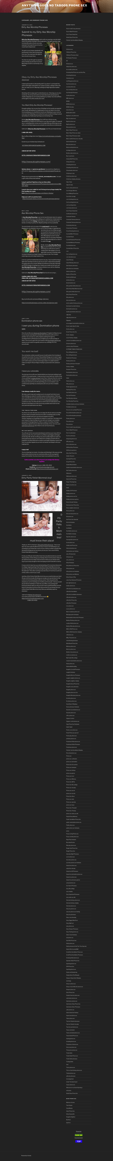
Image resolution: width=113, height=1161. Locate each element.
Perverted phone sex (71, 753)
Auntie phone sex (70, 95)
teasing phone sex (70, 1038)
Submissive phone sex (71, 1001)
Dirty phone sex (70, 297)
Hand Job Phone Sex (71, 479)
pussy (25, 263)
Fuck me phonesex (71, 433)
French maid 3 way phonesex (73, 28)
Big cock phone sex (71, 118)
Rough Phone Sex (70, 851)
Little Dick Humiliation (71, 591)
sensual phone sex (70, 882)
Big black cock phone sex (72, 115)
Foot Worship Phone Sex (72, 401)
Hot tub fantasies (70, 522)
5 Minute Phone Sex (71, 52)
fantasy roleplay (70, 366)
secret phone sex (70, 856)
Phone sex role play (71, 787)
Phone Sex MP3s (70, 781)
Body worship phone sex (72, 147)
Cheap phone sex (70, 161)
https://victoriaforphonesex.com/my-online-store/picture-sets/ (39, 303)
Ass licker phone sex (71, 84)
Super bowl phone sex (71, 1015)
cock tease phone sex (71, 208)
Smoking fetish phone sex (72, 957)
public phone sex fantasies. (72, 828)
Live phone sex (70, 606)
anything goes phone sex (72, 81)
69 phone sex (69, 63)
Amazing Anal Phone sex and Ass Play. (75, 72)
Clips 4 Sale (69, 182)
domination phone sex (51, 399)
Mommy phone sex (71, 649)
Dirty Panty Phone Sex (71, 294)
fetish (67, 378)
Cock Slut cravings (70, 196)
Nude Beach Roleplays (71, 704)
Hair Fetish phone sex (71, 470)
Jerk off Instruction (70, 554)
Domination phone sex (32, 321)
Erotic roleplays (70, 334)
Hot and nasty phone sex (72, 513)
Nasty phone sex (70, 663)
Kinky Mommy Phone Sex (72, 565)
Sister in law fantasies (71, 934)
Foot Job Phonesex (71, 395)
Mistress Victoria (70, 1102)
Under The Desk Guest (71, 1081)
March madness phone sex (73, 611)
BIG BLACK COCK (70, 112)
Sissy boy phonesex (71, 914)
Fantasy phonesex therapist (73, 363)
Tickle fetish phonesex (71, 1058)
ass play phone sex (70, 86)
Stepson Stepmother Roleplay (73, 978)
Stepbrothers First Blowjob (72, 975)
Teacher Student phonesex (73, 1021)
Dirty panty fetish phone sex (45, 545)
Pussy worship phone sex (72, 836)
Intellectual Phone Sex (71, 545)
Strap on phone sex (71, 983)
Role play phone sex (71, 845)
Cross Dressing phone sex (72, 231)
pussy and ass (36, 378)
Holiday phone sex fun (71, 496)
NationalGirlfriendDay (71, 666)
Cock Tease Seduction (71, 34)
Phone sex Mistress (71, 779)
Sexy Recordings (70, 888)
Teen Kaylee (69, 1105)
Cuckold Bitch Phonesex (72, 233)
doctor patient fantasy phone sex (74, 303)
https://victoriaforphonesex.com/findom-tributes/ (39, 193)
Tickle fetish (69, 1053)
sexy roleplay (69, 891)
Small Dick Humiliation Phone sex (74, 952)
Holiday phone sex (70, 493)
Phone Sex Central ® (79, 1137)
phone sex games (70, 773)
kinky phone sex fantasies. (72, 571)
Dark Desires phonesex (72, 265)
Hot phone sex (69, 516)
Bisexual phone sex (71, 127)
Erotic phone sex (70, 329)
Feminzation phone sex (72, 375)
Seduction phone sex (71, 865)
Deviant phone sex (70, 282)
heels (67, 487)
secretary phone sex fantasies (73, 862)
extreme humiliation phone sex (73, 340)
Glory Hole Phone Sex (71, 453)
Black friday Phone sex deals (73, 133)
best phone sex (70, 109)
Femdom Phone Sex (71, 369)
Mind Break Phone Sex (72, 643)
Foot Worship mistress (71, 398)
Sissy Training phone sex (72, 931)
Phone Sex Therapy (71, 810)
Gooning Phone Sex (71, 458)
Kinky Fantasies (70, 562)
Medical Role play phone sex (73, 626)
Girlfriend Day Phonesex (72, 447)
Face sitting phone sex (71, 352)
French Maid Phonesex (72, 31)
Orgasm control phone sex (72, 721)
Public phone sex (70, 825)
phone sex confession (71, 758)
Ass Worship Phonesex (72, 92)
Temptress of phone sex (72, 1044)
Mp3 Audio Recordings (71, 657)
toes (67, 1064)
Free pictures (69, 424)
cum (67, 251)
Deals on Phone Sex (71, 274)
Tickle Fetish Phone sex (72, 1055)
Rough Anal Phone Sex (71, 848)
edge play (68, 314)
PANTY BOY (69, 727)
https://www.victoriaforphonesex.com (47, 469)
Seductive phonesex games (73, 880)
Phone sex (68, 756)
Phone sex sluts (70, 799)
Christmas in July (70, 173)
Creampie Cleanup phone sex (73, 222)
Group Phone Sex (70, 461)
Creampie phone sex (71, 225)
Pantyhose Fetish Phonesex (73, 744)
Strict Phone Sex (70, 992)
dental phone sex (70, 280)
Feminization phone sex (72, 372)
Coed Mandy (69, 1108)
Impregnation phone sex (72, 539)
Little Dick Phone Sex (71, 600)
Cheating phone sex (71, 164)
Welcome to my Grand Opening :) (74, 1087)
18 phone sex (69, 49)
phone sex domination (71, 761)
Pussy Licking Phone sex (72, 833)
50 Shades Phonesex (71, 58)
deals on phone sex (71, 271)
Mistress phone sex (71, 646)
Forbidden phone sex (71, 407)
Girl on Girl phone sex (71, 444)
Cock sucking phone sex (72, 202)
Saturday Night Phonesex (72, 854)
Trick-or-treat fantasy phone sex (74, 1070)
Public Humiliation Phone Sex (73, 819)
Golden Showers (70, 456)
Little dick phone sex (71, 597)
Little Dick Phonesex (71, 603)
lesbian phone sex (70, 585)
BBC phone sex (70, 98)
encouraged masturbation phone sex (75, 323)
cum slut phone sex (71, 257)
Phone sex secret (70, 790)
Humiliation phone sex (71, 531)
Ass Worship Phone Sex (33, 213)
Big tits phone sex (70, 124)
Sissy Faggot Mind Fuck (72, 920)
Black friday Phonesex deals (73, 135)
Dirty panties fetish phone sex (73, 285)
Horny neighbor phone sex (72, 507)
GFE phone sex (70, 441)
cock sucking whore (71, 205)
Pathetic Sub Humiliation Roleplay (74, 40)
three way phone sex (71, 1047)
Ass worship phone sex (71, 89)
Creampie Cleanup (70, 216)
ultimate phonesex (70, 1076)
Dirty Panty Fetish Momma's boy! (74, 288)
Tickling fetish (69, 1061)
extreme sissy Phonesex (72, 346)
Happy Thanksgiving (71, 481)
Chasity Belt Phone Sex (72, 159)
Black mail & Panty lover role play (74, 138)
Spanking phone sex (71, 963)
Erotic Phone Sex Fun (71, 332)
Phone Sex (78, 1131)
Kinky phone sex (70, 568)
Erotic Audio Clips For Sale (72, 326)
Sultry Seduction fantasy (72, 1012)
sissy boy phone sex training (73, 911)
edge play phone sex (71, 317)
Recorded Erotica (70, 842)
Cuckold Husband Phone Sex (73, 239)
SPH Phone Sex (70, 966)
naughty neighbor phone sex (73, 678)
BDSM (67, 101)
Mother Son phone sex (34, 595)
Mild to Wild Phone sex (71, 629)
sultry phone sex (70, 1009)
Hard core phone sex (71, 484)
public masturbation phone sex (73, 822)
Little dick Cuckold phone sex (73, 588)
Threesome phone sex (71, 1050)
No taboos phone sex (71, 701)
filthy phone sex (70, 383)
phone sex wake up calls (72, 813)
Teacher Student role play (72, 1024)
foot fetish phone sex (71, 392)
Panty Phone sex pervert (72, 732)
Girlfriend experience (71, 450)
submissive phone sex (28, 425)
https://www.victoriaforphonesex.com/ (33, 598)
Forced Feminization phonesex (73, 415)
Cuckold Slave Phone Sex (72, 248)
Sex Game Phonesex (71, 885)
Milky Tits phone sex (71, 637)
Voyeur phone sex (70, 1084)
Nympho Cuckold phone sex (73, 709)
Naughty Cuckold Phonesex (73, 669)
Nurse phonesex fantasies (72, 707)
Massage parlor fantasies (72, 614)
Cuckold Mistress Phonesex (73, 242)
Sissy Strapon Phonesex (72, 929)
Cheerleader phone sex (72, 170)
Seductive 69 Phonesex (72, 871)
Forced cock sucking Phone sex (74, 409)
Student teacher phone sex (73, 995)
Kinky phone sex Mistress (72, 574)
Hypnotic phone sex (71, 536)
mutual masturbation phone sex (74, 660)
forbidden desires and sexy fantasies (75, 404)
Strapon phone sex (70, 989)
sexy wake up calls (70, 897)
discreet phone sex (71, 300)
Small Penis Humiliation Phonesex (74, 955)
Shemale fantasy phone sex (73, 900)
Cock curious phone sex (72, 187)
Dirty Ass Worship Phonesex (35, 27)
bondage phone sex (71, 150)
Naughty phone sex (71, 689)
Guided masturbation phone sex (74, 467)
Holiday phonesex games (72, 499)
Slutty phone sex (70, 943)
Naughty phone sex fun (72, 692)
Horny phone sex (70, 510)
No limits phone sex (71, 698)
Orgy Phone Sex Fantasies (72, 724)
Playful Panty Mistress (71, 816)
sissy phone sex (70, 926)
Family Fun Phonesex (71, 358)
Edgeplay (68, 320)
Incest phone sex (70, 542)
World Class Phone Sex (72, 37)
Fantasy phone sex (70, 360)
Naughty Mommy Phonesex (73, 675)
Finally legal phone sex (71, 386)
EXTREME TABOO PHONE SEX (74, 349)
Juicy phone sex (70, 559)
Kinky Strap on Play (71, 577)
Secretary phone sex (71, 859)
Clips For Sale (69, 184)
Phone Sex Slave (70, 796)
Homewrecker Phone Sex (72, 505)
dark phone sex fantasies (72, 268)
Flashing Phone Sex (71, 389)
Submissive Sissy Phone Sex (73, 1004)
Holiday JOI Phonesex (71, 490)
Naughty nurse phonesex (72, 686)
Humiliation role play (71, 533)
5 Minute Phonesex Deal (72, 55)
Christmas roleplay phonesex (73, 179)
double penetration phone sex (73, 311)
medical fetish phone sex (72, 623)
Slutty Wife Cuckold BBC (72, 949)
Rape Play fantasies (71, 839)
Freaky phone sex (70, 418)
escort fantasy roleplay (71, 337)
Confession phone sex (71, 213)
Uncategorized (69, 1079)
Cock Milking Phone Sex (72, 193)
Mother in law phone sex (72, 652)
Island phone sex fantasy (72, 551)
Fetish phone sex (70, 381)
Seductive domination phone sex (74, 874)
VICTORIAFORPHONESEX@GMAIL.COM (33, 145)
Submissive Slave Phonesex (73, 1006)
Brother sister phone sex (72, 153)
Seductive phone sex (71, 877)
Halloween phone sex (71, 476)
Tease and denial (70, 1030)
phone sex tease (70, 805)
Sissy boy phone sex (71, 908)
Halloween (68, 473)
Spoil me (68, 1122)
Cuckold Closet (70, 236)
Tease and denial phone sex (73, 1032)
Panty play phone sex (71, 735)
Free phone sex (70, 421)
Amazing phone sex (71, 75)
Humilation (69, 525)
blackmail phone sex (71, 141)
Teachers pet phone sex (72, 1027)
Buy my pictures (70, 156)
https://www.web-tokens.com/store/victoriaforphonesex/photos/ (40, 198)
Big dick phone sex (70, 121)
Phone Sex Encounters (72, 764)
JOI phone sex (69, 557)
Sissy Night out (70, 923)
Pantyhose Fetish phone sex (73, 741)
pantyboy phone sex (71, 738)
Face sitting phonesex (71, 355)
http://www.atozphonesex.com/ (36, 161)
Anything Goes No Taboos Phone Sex (54, 5)
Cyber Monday (69, 259)
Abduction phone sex (71, 66)
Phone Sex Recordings (71, 784)
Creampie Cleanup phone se (73, 219)
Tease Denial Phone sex (72, 1035)
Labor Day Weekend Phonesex (73, 580)
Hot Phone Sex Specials (72, 519)
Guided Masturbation (71, 464)
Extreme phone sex (71, 343)
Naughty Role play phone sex (73, 695)
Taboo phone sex (70, 1018)
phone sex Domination (40, 333)
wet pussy (68, 1090)
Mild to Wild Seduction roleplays (74, 632)
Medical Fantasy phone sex (73, 620)
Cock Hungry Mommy (71, 190)
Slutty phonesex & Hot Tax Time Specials (76, 946)
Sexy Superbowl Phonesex (72, 894)
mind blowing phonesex (72, 640)
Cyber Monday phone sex (72, 262)
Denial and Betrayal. (71, 277)
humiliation (69, 528)
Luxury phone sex (70, 608)
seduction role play (70, 868)
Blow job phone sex (71, 144)
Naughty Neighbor (70, 1116)
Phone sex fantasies (71, 767)
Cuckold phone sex (71, 245)
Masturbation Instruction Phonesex (75, 617)
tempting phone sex (71, 1041)
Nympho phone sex (71, 712)
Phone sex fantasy (70, 770)
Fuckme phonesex (70, 435)
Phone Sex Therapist (71, 807)
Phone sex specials (71, 802)
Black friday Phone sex (72, 130)
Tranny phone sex (70, 1067)
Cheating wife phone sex (72, 167)
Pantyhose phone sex (71, 747)
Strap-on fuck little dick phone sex (74, 986)
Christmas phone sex (71, 176)
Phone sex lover (70, 776)
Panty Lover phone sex (72, 730)
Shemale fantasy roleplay (72, 903)
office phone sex (70, 715)
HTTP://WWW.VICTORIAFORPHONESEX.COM (36, 155)
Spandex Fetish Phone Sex (72, 960)
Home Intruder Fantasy (71, 502)
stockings (68, 981)
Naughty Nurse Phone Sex (72, 683)
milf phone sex (69, 634)
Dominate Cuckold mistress (73, 306)
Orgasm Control (70, 718)
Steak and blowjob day (71, 972)
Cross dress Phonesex (71, 228)
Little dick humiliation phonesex (74, 594)
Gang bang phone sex (71, 438)
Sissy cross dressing (71, 917)
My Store (68, 1119)
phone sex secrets (70, 793)
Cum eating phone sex (71, 254)
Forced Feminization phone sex (73, 412)
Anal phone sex (70, 78)
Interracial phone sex (71, 548)
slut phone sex (69, 937)
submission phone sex (71, 998)
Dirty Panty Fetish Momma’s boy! (37, 478)
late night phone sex (71, 582)
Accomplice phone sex (71, 69)
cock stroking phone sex (72, 199)
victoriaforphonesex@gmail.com (45, 467)
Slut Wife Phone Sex (71, 940)
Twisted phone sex (70, 1073)
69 (67, 60)
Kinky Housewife (70, 1114)
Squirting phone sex (71, 969)
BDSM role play (70, 107)
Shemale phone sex (71, 906)
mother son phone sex (71, 655)
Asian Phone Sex (70, 1111)
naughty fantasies (70, 672)
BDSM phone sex (70, 104)
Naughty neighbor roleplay (72, 681)
